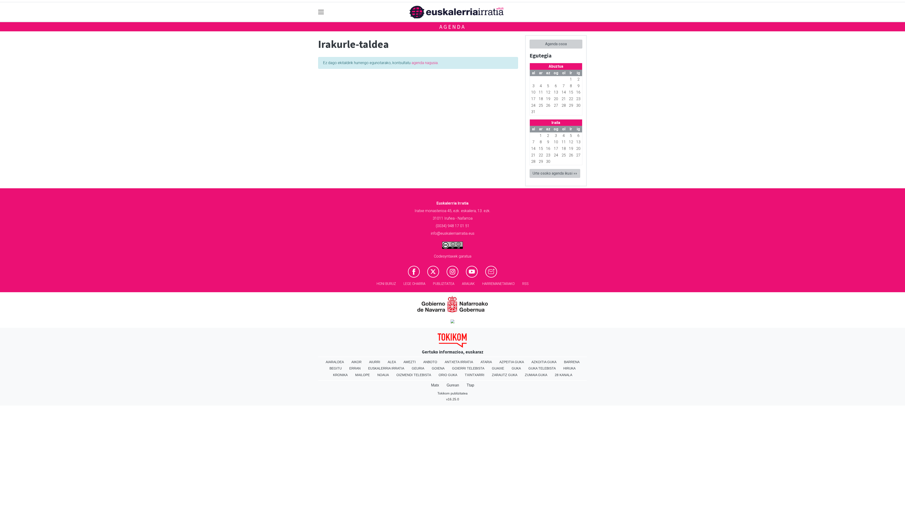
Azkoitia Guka (543, 362)
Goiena (438, 368)
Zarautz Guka (504, 375)
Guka (516, 368)
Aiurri (374, 362)
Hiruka (569, 368)
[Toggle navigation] (321, 12)
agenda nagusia (424, 63)
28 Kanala (563, 375)
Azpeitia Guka (511, 362)
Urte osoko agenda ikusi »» (555, 173)
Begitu (335, 368)
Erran (355, 368)
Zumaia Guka (536, 375)
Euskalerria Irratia (386, 368)
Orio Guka (448, 375)
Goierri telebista (468, 368)
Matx (435, 385)
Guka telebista (542, 368)
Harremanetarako (498, 284)
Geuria (418, 368)
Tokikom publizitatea (452, 393)
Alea (392, 362)
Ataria (486, 362)
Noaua (383, 375)
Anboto (430, 362)
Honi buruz (386, 284)
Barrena (572, 362)
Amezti (409, 362)
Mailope (362, 375)
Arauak (468, 284)
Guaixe (498, 368)
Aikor (356, 362)
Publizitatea (443, 284)
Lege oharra (414, 284)
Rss (525, 284)
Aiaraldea (335, 362)
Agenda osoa (556, 44)
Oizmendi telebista (413, 375)
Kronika (340, 375)
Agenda (452, 26)
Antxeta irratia (459, 362)
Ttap (470, 385)
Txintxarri (474, 375)
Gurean (453, 385)
